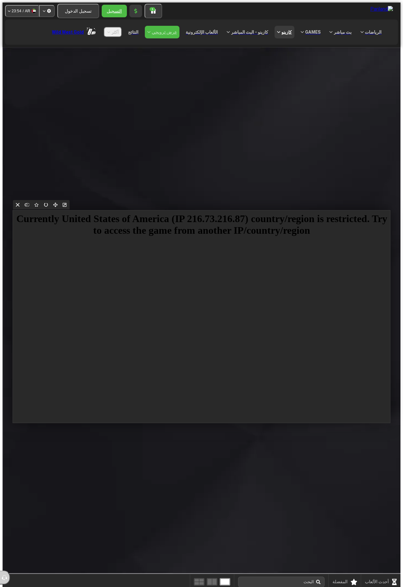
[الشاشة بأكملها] (55, 205)
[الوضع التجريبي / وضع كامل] (27, 205)
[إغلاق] (17, 205)
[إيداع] (135, 11)
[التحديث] (46, 205)
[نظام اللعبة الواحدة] (225, 581)
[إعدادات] (47, 11)
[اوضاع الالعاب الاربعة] (199, 581)
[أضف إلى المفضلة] (36, 205)
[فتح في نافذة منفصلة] (65, 205)
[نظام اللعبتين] (212, 581)
